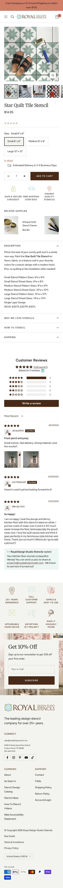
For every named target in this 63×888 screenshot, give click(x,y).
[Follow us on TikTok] (32, 757)
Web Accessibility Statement (13, 816)
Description (12, 246)
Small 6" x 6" (14, 141)
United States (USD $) (16, 856)
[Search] (12, 16)
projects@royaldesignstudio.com (25, 562)
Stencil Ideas (11, 797)
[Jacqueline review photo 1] (12, 459)
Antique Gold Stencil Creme (29, 224)
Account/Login (43, 800)
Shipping (10, 337)
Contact (39, 774)
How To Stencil (14, 328)
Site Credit (9, 836)
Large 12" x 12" (15, 151)
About (7, 774)
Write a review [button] (31, 403)
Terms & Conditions (14, 842)
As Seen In (10, 781)
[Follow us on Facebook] (7, 757)
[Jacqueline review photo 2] (31, 459)
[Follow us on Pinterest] (20, 757)
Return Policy (42, 793)
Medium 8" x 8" (37, 141)
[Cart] (57, 16)
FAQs (38, 781)
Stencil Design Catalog (12, 789)
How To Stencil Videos (12, 806)
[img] (11, 425)
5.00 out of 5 (41, 367)
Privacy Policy (11, 848)
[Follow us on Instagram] (13, 757)
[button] (16, 378)
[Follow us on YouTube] (26, 757)
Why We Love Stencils (19, 318)
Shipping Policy (43, 787)
